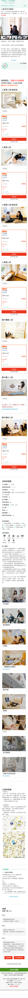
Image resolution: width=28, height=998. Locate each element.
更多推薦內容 (19, 957)
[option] (14, 594)
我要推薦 (8, 957)
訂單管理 (12, 1)
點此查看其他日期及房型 (10, 409)
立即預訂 (14, 139)
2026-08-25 (5, 126)
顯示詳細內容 (6, 669)
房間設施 (5, 111)
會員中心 (5, 1)
